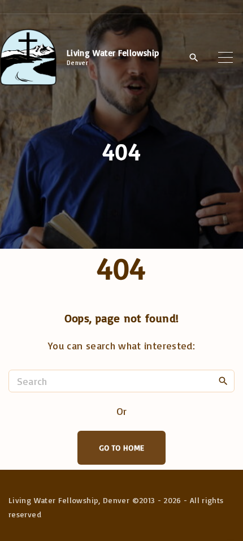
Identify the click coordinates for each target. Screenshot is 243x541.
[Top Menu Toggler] (225, 57)
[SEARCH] (223, 380)
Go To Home (122, 447)
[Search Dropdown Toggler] (193, 57)
